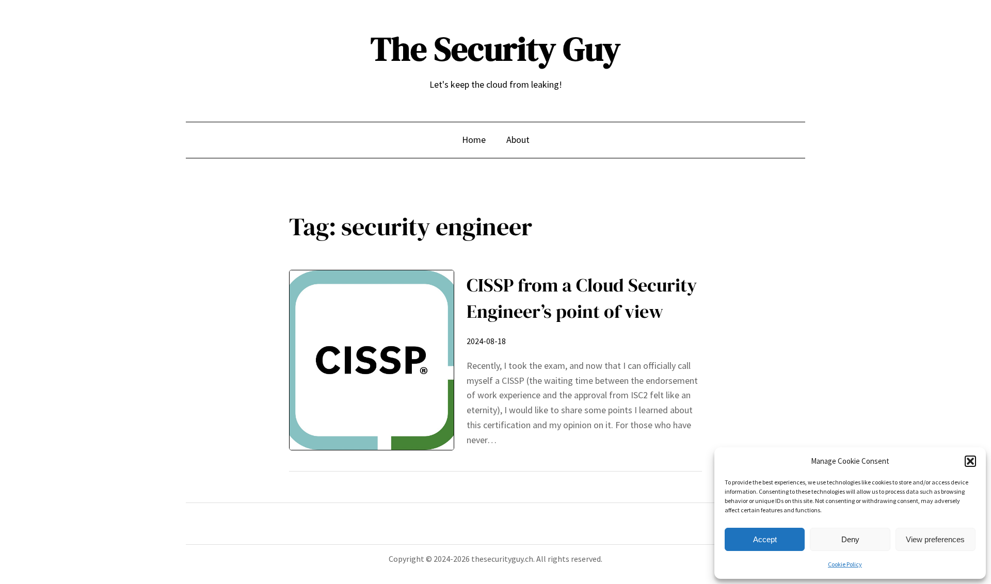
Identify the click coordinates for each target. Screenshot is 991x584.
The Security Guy (495, 48)
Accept (765, 539)
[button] (970, 461)
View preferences (935, 539)
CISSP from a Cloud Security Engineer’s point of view (582, 297)
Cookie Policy (845, 564)
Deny (850, 539)
